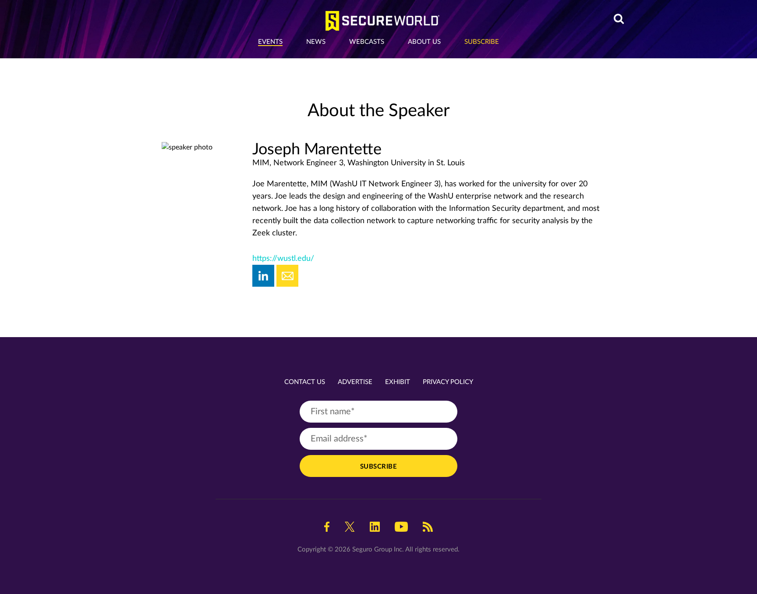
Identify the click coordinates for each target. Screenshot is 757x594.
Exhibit (397, 382)
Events (270, 42)
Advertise (355, 382)
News (315, 42)
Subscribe (481, 42)
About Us (424, 42)
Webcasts (366, 42)
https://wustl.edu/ (283, 259)
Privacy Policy (448, 382)
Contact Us (304, 382)
